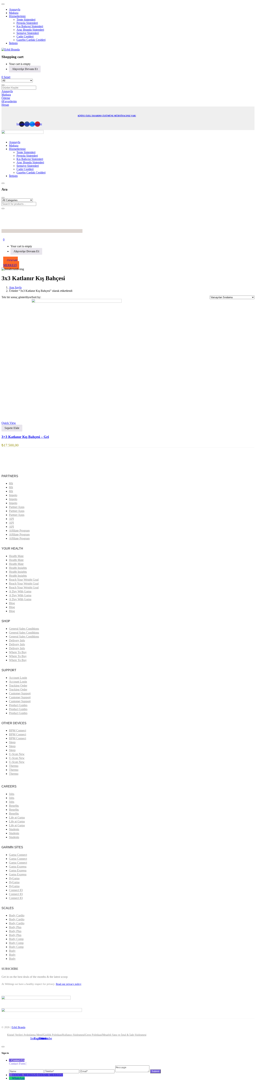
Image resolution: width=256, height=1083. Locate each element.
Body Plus (15, 927)
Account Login (18, 677)
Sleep (12, 742)
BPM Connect (17, 730)
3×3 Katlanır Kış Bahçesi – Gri (25, 437)
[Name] (26, 1071)
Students (14, 829)
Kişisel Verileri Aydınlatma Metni (25, 1034)
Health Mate (16, 556)
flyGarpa (14, 878)
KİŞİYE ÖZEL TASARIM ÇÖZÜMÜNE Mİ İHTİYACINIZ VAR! (107, 116)
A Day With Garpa (20, 591)
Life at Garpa (17, 817)
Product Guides (18, 705)
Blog (12, 603)
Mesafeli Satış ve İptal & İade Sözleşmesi (124, 1034)
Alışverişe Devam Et (25, 69)
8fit (11, 483)
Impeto (13, 495)
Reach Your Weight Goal (24, 579)
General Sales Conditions (24, 628)
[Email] (97, 1071)
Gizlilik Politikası (52, 1034)
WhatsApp (18, 1078)
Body (12, 950)
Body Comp (16, 939)
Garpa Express (17, 866)
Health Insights (18, 567)
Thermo (13, 765)
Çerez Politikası (93, 1034)
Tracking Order (18, 685)
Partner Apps (16, 507)
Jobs (11, 793)
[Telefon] (62, 1071)
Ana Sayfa (15, 287)
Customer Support (20, 693)
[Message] (132, 1071)
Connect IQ (16, 890)
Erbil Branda (18, 1027)
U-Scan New (17, 754)
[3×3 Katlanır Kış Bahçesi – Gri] (77, 301)
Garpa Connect (18, 854)
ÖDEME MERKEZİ (50, 1074)
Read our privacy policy (68, 984)
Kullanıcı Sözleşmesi (73, 1034)
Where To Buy (18, 652)
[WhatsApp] (10, 1078)
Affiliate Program (19, 530)
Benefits (14, 805)
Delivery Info (17, 640)
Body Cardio (16, 915)
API (11, 518)
